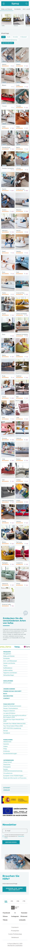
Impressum (15, 927)
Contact (6, 698)
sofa (9, 37)
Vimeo (5, 916)
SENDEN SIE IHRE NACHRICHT (14, 889)
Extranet (6, 787)
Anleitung (6, 751)
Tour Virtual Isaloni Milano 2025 (13, 726)
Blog (5, 693)
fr (24, 901)
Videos (5, 746)
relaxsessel (24, 37)
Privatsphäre (15, 930)
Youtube (24, 913)
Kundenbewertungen (10, 753)
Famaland (6, 733)
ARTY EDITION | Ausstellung (12, 728)
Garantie (6, 744)
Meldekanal (15, 937)
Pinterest (23, 916)
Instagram (15, 916)
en (18, 901)
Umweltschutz (7, 773)
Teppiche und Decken (10, 673)
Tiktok (5, 920)
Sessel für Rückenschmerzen (12, 706)
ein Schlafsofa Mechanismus (10, 40)
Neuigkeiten (7, 654)
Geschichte (6, 764)
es (12, 901)
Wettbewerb (7, 741)
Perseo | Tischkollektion (10, 708)
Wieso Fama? (7, 762)
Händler (6, 790)
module (16, 37)
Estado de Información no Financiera (14, 778)
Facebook (6, 913)
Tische (5, 665)
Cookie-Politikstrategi (15, 934)
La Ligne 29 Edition (9, 713)
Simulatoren (8, 681)
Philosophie (7, 767)
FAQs (5, 749)
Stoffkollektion (7, 668)
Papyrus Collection (9, 711)
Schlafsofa (17, 9)
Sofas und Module (6, 9)
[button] (27, 4)
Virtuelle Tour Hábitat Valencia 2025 (14, 723)
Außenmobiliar (8, 670)
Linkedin (22, 920)
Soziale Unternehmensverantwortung (12, 770)
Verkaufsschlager (8, 675)
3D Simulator (7, 683)
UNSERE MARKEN (9, 689)
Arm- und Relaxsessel (10, 661)
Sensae (5, 730)
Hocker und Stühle (9, 663)
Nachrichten (8, 696)
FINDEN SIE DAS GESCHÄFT (12, 691)
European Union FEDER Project (13, 775)
